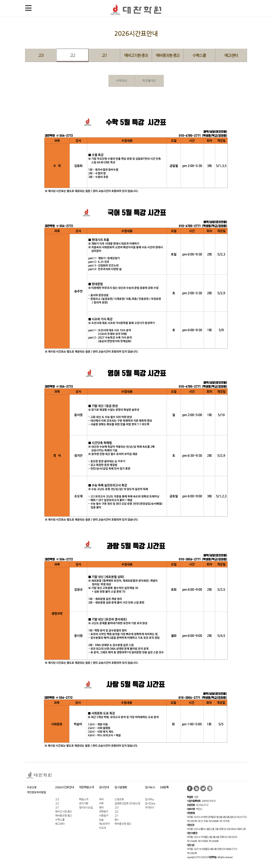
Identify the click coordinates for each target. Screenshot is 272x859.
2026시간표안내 (64, 787)
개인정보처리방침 (36, 792)
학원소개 (83, 799)
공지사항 (83, 803)
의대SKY (149, 807)
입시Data (150, 803)
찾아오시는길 (86, 807)
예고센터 (231, 55)
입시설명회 (121, 787)
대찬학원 (136, 9)
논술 (101, 819)
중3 (116, 819)
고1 (104, 55)
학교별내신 (149, 80)
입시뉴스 (150, 787)
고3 (40, 55)
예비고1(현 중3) (136, 55)
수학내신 (121, 80)
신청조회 (119, 799)
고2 (72, 55)
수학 (101, 803)
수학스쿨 (199, 55)
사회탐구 (103, 815)
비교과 (102, 827)
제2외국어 (104, 823)
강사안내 (104, 787)
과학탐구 (103, 811)
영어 (101, 807)
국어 (101, 799)
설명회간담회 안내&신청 (127, 803)
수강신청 (31, 787)
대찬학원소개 (86, 787)
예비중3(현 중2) (167, 55)
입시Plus (149, 799)
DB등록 (164, 787)
